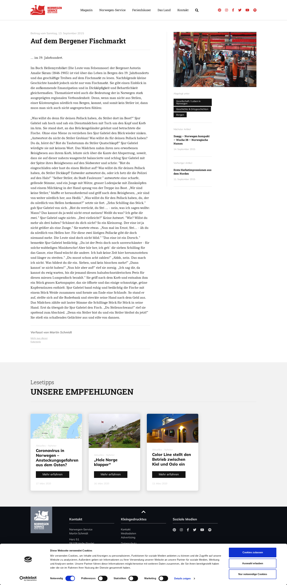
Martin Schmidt (61, 332)
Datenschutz (129, 543)
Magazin (86, 10)
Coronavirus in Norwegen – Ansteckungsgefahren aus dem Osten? (57, 457)
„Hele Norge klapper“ (105, 462)
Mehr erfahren (53, 474)
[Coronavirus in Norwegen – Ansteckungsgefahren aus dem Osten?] (56, 426)
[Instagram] (226, 10)
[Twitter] (239, 10)
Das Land (164, 10)
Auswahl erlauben (252, 563)
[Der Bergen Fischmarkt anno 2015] (215, 59)
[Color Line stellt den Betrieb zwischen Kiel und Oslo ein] (172, 428)
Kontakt (183, 10)
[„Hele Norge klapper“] (114, 431)
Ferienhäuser (141, 10)
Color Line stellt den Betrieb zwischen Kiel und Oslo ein (171, 459)
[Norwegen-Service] (47, 10)
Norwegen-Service (112, 10)
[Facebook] (233, 10)
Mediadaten (128, 533)
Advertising (128, 537)
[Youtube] (247, 10)
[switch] (102, 578)
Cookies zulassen (252, 552)
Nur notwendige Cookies (252, 574)
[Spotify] (254, 10)
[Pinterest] (219, 10)
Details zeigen (182, 578)
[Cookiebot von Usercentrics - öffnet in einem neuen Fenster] (28, 578)
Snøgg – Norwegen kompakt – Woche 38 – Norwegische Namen (192, 139)
